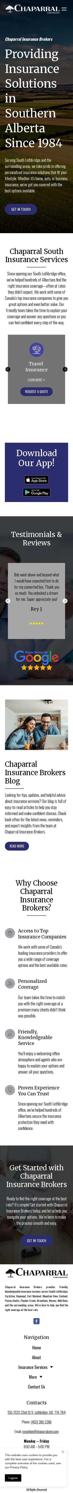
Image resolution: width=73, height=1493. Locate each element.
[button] (21, 209)
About (36, 1357)
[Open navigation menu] (64, 9)
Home (36, 1347)
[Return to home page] (36, 1273)
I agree (13, 1478)
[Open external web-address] (32, 9)
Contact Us (36, 1387)
